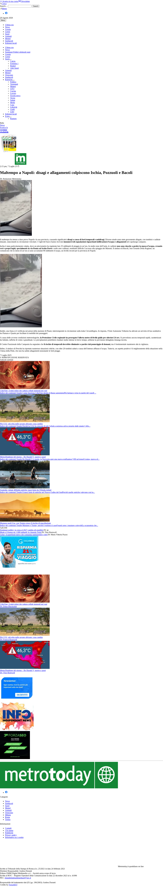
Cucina (13, 91)
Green (7, 32)
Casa (12, 105)
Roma (7, 817)
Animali (8, 36)
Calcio (12, 61)
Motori (8, 38)
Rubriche (8, 79)
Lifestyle (13, 107)
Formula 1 (14, 63)
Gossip (8, 29)
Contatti (8, 828)
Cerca (4, 4)
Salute (12, 100)
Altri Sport (14, 68)
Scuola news (15, 96)
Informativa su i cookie (14, 837)
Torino (7, 819)
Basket (13, 66)
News (7, 27)
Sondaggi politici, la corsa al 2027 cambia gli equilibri (22, 530)
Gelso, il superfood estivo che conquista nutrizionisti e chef (24, 535)
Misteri (13, 86)
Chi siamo (9, 830)
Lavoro (13, 93)
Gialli (12, 109)
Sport (7, 34)
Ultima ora (9, 25)
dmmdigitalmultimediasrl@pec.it (18, 878)
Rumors (13, 118)
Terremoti (14, 84)
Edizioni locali (11, 43)
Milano (8, 815)
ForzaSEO (13, 885)
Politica (13, 82)
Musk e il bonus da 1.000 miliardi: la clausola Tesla (21, 532)
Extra (7, 116)
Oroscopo (9, 75)
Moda (12, 102)
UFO (12, 89)
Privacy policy (11, 835)
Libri (12, 112)
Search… (4, 6)
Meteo (4, 9)
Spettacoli (9, 41)
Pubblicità (9, 833)
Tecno (12, 98)
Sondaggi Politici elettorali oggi (17, 52)
